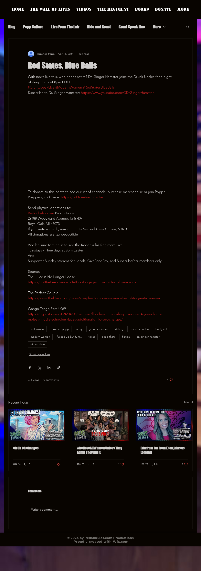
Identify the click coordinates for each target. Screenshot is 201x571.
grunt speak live (99, 329)
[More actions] (170, 53)
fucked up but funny (69, 336)
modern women (40, 336)
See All (188, 402)
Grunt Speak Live (132, 26)
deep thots (108, 336)
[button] (188, 26)
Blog (11, 26)
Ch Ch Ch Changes (25, 448)
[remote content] (100, 142)
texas (92, 336)
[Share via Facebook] (30, 368)
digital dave (37, 344)
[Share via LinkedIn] (49, 368)
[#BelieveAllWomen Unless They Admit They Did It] (100, 425)
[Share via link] (58, 368)
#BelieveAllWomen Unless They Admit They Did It (99, 450)
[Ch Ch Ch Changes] (36, 425)
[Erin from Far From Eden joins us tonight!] (164, 425)
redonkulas (37, 329)
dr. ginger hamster (148, 336)
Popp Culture (33, 26)
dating (119, 329)
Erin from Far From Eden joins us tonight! (163, 450)
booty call (161, 329)
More (157, 26)
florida (126, 336)
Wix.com (121, 541)
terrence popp (60, 329)
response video (139, 329)
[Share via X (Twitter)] (39, 368)
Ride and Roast (99, 26)
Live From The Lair (65, 26)
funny (79, 329)
